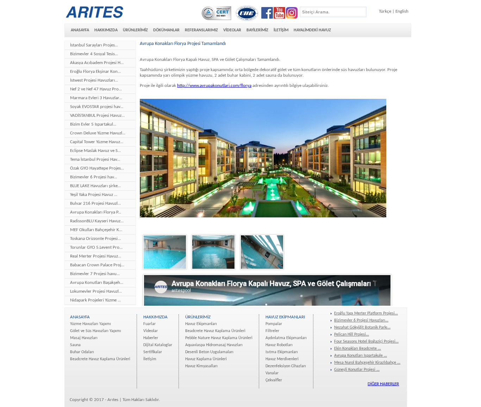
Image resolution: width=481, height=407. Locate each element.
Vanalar (272, 373)
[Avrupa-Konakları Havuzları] (164, 270)
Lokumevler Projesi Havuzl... (96, 291)
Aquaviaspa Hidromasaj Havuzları (214, 345)
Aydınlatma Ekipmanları (286, 338)
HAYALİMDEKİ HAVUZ (312, 30)
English (401, 11)
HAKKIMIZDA (106, 30)
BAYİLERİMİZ (257, 30)
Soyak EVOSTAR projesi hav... (96, 106)
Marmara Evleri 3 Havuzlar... (96, 98)
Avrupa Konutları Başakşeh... (96, 282)
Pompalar (274, 324)
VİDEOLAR (232, 30)
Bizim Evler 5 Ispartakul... (93, 124)
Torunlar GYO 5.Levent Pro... (96, 247)
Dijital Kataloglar (157, 345)
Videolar (150, 331)
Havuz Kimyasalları (201, 366)
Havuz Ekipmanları (201, 324)
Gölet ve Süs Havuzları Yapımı (95, 331)
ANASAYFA (80, 30)
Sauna (75, 345)
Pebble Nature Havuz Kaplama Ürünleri (218, 338)
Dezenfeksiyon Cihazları (286, 366)
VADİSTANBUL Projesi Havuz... (97, 115)
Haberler (150, 338)
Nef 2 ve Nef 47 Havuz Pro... (96, 89)
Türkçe (385, 11)
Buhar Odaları (82, 352)
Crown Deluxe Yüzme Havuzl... (97, 133)
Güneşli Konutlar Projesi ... (357, 370)
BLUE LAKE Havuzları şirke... (95, 186)
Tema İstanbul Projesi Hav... (95, 159)
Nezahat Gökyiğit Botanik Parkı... (362, 327)
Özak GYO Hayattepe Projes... (97, 168)
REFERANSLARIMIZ (201, 30)
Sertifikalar (152, 352)
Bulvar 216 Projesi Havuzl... (95, 203)
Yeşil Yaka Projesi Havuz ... (93, 194)
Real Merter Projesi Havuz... (95, 256)
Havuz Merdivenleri (282, 359)
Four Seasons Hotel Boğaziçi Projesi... (366, 341)
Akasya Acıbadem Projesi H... (97, 63)
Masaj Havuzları (84, 338)
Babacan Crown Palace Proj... (97, 265)
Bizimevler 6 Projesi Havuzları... (361, 320)
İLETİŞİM (281, 30)
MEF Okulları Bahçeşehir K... (96, 230)
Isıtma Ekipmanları (282, 352)
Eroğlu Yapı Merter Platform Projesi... (366, 313)
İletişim (149, 359)
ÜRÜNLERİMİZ (135, 30)
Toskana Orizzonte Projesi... (95, 238)
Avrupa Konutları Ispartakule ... (360, 356)
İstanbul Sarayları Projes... (94, 45)
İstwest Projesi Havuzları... (94, 80)
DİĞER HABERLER (383, 384)
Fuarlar (149, 324)
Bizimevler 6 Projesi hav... (93, 177)
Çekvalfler (274, 380)
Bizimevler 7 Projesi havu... (95, 274)
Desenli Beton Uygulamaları (209, 352)
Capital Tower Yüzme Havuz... (96, 142)
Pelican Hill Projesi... (351, 334)
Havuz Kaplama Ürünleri (206, 359)
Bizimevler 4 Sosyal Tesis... (94, 54)
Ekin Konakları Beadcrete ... (357, 348)
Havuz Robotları (279, 345)
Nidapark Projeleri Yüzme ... (95, 300)
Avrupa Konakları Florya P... (95, 212)
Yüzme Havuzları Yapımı (90, 324)
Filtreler (272, 331)
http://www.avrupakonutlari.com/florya (214, 85)
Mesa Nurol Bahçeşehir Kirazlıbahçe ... (367, 363)
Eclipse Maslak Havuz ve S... (95, 150)
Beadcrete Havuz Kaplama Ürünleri (100, 359)
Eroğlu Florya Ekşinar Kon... (95, 71)
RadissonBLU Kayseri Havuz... (97, 221)
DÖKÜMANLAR (166, 30)
